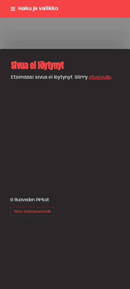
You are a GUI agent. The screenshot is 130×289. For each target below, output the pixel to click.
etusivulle (100, 77)
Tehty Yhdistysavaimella (32, 211)
